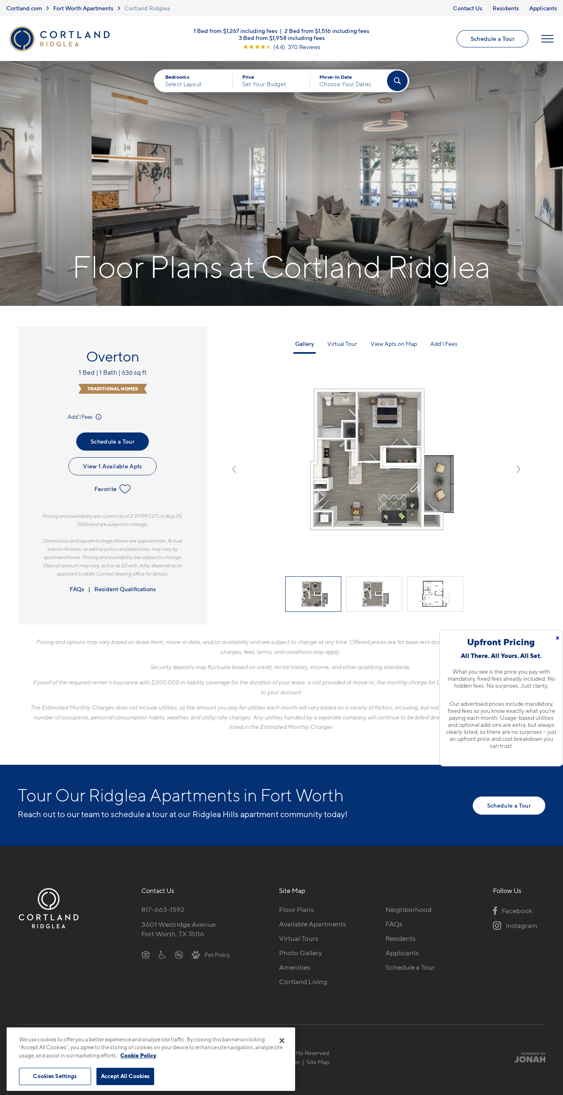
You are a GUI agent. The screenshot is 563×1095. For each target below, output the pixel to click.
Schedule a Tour (492, 38)
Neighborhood (408, 909)
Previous (234, 469)
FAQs (77, 588)
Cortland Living (303, 982)
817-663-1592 (162, 909)
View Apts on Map (394, 343)
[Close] (282, 1041)
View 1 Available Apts (112, 466)
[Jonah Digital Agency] (526, 1057)
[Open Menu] (547, 38)
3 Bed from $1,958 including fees (282, 37)
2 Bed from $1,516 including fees (326, 30)
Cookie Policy (138, 1055)
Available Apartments (312, 924)
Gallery (304, 343)
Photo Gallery (300, 953)
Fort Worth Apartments (83, 8)
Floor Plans (296, 909)
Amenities (294, 967)
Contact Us (467, 8)
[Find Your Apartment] (397, 80)
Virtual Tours (298, 938)
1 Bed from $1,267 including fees (235, 30)
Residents (506, 8)
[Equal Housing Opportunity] (145, 954)
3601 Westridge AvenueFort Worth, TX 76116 (178, 929)
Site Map (318, 1061)
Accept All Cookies (125, 1076)
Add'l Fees (81, 417)
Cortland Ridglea (147, 8)
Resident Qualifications (125, 588)
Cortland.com (24, 8)
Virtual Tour (342, 343)
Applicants (543, 8)
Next (518, 469)
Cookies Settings (55, 1076)
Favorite (105, 488)
